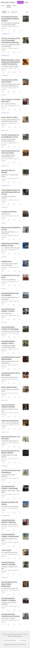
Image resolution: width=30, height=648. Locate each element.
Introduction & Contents (8, 618)
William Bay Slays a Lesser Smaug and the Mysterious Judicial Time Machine (10, 62)
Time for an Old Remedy (8, 279)
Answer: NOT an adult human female (9, 175)
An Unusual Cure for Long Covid (10, 276)
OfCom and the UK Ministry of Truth (10, 228)
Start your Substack (10, 640)
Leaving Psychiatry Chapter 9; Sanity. (8, 342)
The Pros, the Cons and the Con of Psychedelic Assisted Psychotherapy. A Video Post (10, 40)
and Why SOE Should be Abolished (8, 475)
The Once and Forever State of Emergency (11, 471)
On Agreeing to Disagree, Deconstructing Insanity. (8, 346)
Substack (6, 644)
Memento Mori (5, 214)
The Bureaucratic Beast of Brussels (8, 197)
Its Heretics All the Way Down (9, 588)
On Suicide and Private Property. (10, 331)
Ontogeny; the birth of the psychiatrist (8, 603)
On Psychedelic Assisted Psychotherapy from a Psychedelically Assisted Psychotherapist (8, 156)
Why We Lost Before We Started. (9, 503)
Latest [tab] (4, 12)
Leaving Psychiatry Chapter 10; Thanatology (10, 328)
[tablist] (9, 12)
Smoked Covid (6, 261)
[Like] (2, 353)
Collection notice (17, 636)
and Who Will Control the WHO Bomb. (10, 390)
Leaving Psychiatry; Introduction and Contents (10, 615)
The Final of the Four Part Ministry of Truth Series (8, 140)
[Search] (27, 12)
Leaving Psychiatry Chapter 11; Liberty (8, 310)
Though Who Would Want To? (9, 441)
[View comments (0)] (9, 31)
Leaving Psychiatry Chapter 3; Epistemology (10, 535)
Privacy (25, 634)
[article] (15, 24)
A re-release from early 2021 (9, 552)
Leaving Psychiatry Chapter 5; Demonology (9, 487)
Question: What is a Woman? (8, 171)
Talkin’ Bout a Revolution (9, 421)
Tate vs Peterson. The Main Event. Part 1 (10, 100)
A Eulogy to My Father (9, 212)
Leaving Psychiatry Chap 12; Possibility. (10, 294)
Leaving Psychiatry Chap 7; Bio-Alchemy (10, 374)
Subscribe (20, 2)
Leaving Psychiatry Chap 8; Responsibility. (11, 358)
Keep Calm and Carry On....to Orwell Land (9, 232)
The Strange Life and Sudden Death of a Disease (9, 264)
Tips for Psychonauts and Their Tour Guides (10, 152)
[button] (3, 5)
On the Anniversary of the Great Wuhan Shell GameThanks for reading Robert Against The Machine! (10, 85)
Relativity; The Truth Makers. (9, 524)
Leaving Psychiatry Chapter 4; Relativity (8, 521)
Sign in (26, 2)
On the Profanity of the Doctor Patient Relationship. (9, 584)
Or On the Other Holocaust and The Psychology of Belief (10, 23)
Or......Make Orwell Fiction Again (10, 248)
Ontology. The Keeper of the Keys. (9, 567)
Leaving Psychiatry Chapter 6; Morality (8, 406)
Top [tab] (8, 12)
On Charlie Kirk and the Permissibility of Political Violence (10, 19)
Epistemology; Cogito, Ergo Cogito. (9, 539)
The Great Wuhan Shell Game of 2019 (9, 81)
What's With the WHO (9, 387)
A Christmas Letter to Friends (9, 66)
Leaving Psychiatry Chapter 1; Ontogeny (8, 599)
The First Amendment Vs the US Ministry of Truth (10, 136)
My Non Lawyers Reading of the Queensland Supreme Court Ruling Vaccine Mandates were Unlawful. (10, 120)
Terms (10, 636)
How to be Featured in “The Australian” (10, 437)
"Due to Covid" (6, 550)
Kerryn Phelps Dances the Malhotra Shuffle (10, 452)
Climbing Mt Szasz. (6, 313)
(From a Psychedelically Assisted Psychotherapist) (10, 45)
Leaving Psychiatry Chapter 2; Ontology (8, 563)
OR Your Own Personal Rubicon (10, 423)
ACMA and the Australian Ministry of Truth (10, 244)
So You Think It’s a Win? (9, 117)
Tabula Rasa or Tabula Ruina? (9, 377)
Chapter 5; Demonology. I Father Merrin (10, 491)
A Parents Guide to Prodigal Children (9, 456)
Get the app (23, 640)
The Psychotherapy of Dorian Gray (9, 410)
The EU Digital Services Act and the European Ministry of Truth (10, 192)
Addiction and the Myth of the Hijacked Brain (9, 362)
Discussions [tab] (14, 12)
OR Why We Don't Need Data (9, 506)
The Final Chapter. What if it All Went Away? (10, 298)
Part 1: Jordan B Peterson (8, 104)
